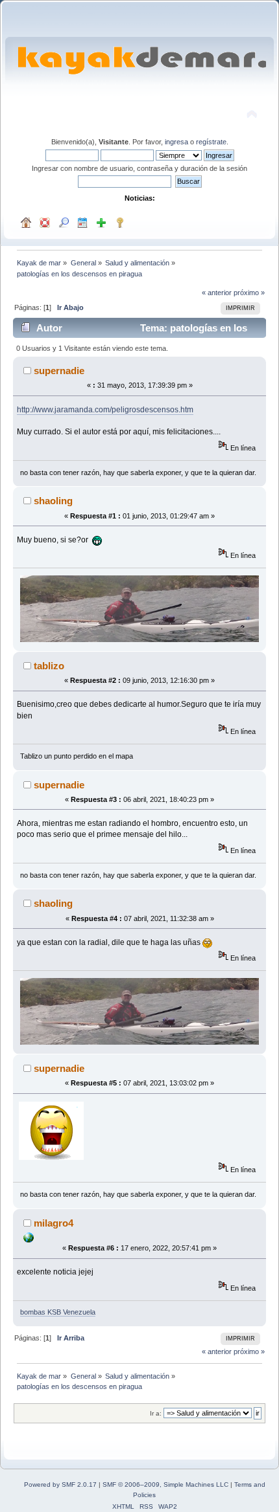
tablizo (49, 665)
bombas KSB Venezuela (57, 1312)
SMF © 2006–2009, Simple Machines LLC (165, 1484)
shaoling (53, 500)
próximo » (249, 292)
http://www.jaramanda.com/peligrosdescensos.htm (105, 409)
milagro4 (53, 1222)
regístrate (211, 142)
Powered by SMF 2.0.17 (60, 1484)
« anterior (217, 292)
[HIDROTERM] (28, 1240)
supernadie (59, 370)
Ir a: (156, 1413)
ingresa (176, 142)
